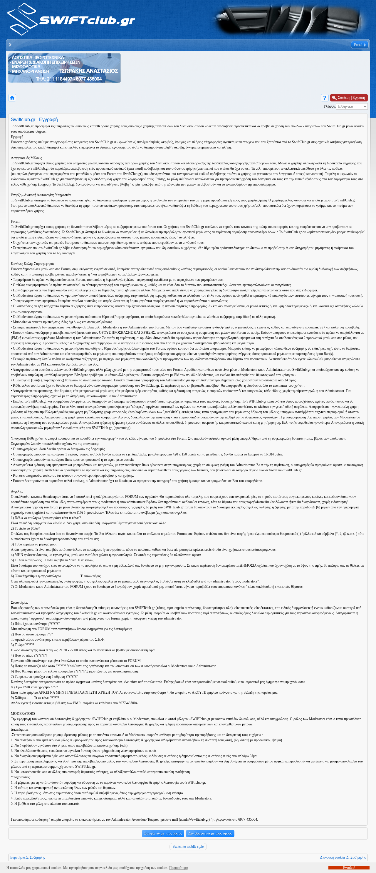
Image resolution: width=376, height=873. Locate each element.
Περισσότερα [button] (178, 867)
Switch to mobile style (188, 846)
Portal (358, 45)
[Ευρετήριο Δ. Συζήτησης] (12, 97)
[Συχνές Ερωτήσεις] (325, 97)
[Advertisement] (228, 69)
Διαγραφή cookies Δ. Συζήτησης (343, 857)
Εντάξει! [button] (349, 867)
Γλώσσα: (330, 106)
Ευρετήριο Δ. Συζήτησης (27, 857)
